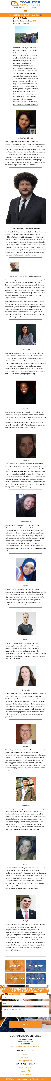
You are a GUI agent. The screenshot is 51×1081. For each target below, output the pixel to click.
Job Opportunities (25, 1061)
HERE (40, 15)
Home (25, 1054)
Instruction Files (25, 1071)
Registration (25, 1057)
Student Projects (25, 1068)
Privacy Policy (25, 1074)
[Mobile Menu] (25, 10)
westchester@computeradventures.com (25, 1046)
